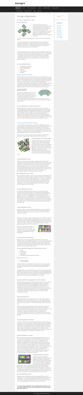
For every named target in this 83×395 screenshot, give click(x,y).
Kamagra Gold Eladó (55, 7)
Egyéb (35, 10)
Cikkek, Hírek (40, 10)
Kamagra (20, 3)
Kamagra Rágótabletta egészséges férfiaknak (27, 122)
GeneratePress (46, 393)
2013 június (59, 27)
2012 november (60, 37)
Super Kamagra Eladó (28, 10)
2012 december (60, 36)
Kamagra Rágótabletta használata (24, 74)
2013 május (59, 28)
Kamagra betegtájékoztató (31, 7)
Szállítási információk (46, 7)
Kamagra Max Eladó (19, 10)
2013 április (59, 30)
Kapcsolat (39, 7)
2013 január (59, 34)
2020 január (59, 25)
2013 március (59, 31)
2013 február (59, 33)
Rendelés (23, 7)
